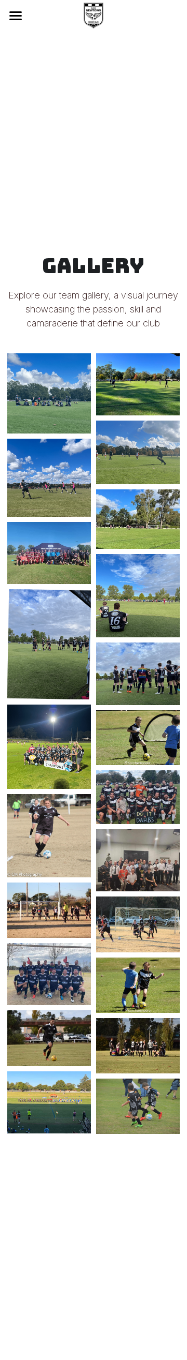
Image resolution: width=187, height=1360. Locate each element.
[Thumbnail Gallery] (49, 393)
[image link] (94, 14)
